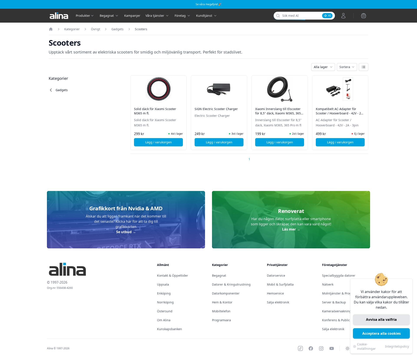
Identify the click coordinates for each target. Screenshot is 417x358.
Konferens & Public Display (341, 320)
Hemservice (275, 293)
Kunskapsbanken (169, 329)
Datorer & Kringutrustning (231, 284)
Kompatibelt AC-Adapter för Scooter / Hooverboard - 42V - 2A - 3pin (339, 113)
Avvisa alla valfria (381, 319)
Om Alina (163, 320)
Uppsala (163, 284)
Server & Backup (334, 302)
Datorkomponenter (226, 293)
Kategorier (72, 29)
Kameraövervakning (336, 311)
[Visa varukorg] (363, 15)
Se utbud (126, 231)
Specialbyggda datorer (338, 275)
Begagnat (219, 275)
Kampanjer (132, 15)
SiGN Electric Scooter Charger (216, 109)
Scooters (141, 29)
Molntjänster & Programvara (343, 293)
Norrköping (165, 302)
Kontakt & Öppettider (172, 275)
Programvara (221, 320)
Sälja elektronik (278, 302)
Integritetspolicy (397, 346)
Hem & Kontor (222, 302)
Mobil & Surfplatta (280, 284)
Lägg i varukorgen (164, 143)
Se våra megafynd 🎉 (209, 4)
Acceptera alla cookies (381, 333)
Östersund (164, 311)
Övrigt (95, 29)
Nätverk (327, 284)
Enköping (164, 293)
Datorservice (276, 275)
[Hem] (51, 29)
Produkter (83, 15)
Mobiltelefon (221, 311)
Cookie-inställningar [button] (366, 346)
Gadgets (117, 29)
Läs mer (291, 229)
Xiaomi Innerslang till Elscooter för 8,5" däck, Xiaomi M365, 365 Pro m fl (278, 113)
